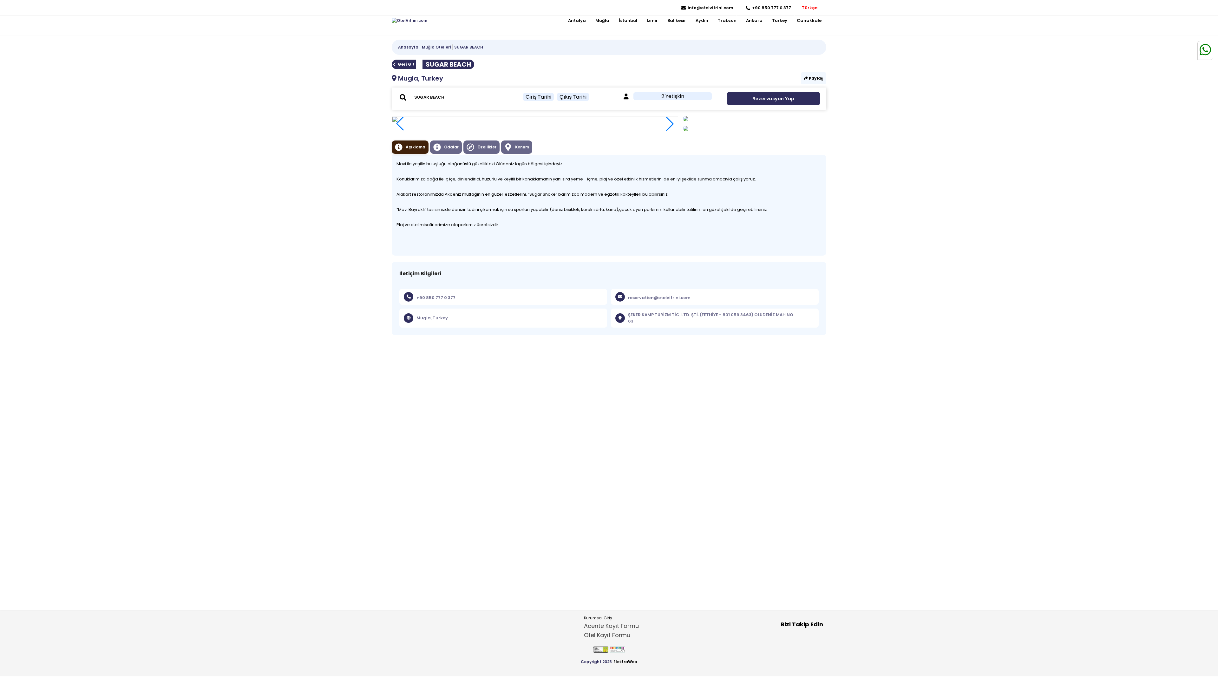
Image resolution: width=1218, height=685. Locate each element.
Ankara (754, 20)
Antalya (577, 20)
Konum (522, 147)
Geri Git (406, 64)
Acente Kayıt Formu (611, 626)
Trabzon (727, 20)
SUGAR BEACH (468, 47)
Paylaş (815, 78)
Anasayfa (408, 47)
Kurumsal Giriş (598, 618)
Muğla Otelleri (436, 47)
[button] (670, 124)
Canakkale (809, 20)
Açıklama (415, 147)
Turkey (779, 20)
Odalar (451, 147)
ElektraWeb (625, 661)
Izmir (652, 20)
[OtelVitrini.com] (409, 20)
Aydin (702, 20)
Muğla (602, 20)
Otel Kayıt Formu (607, 635)
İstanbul (628, 20)
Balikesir (676, 20)
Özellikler (486, 147)
